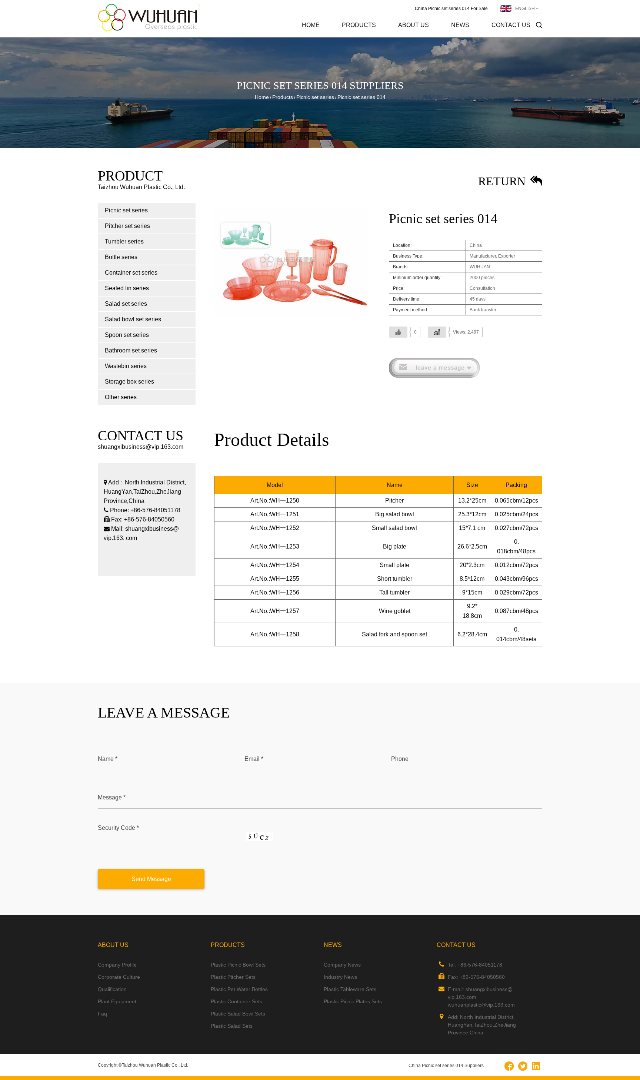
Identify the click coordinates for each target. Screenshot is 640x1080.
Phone (400, 759)
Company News (484, 36)
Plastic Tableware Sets (350, 989)
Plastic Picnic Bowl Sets (238, 965)
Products (359, 25)
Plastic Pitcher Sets (233, 977)
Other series (121, 397)
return (503, 181)
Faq (102, 1014)
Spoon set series (127, 335)
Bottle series (121, 257)
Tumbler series (124, 241)
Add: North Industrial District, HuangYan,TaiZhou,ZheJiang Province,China (482, 1025)
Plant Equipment (117, 1001)
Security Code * (118, 828)
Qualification (112, 989)
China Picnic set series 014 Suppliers (446, 1065)
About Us (413, 25)
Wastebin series (126, 366)
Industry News (340, 977)
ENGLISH (525, 8)
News (460, 25)
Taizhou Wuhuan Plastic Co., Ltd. (155, 1065)
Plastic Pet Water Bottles (239, 989)
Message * (112, 797)
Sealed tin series (127, 288)
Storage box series (129, 381)
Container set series (131, 272)
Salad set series (126, 304)
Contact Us (510, 25)
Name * (107, 759)
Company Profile (431, 36)
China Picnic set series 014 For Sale (451, 8)
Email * (253, 759)
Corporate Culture (119, 977)
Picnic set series (375, 36)
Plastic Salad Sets (232, 1026)
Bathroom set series (131, 350)
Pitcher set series (127, 226)
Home (311, 25)
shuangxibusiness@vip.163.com (140, 447)
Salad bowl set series (133, 319)
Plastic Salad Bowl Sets (238, 1014)
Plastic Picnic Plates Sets (353, 1001)
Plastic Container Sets (236, 1001)
